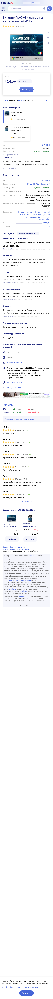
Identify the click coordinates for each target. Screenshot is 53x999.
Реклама (46, 394)
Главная (5, 547)
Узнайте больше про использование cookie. (22, 987)
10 (49, 226)
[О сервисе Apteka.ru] (50, 3)
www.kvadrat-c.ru (14, 362)
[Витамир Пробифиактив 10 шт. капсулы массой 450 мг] (15, 116)
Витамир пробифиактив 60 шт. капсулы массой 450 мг (29, 524)
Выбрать (12, 539)
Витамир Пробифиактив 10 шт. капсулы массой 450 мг (11, 525)
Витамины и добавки (17, 547)
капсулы (46, 222)
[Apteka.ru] (7, 3)
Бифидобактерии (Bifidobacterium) (34, 212)
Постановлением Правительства (18, 580)
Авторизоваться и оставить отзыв (20, 419)
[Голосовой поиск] (44, 9)
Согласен (26, 993)
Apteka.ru (33, 555)
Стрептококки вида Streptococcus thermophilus (38, 217)
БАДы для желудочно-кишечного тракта (16, 549)
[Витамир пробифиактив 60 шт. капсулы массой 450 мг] (17, 133)
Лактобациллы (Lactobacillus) (30, 214)
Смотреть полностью (26, 233)
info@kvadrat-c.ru (15, 382)
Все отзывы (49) (26, 501)
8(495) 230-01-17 (14, 387)
